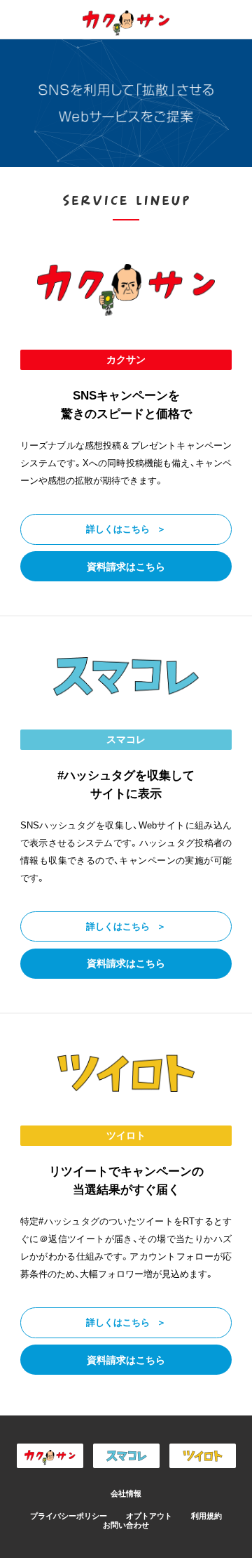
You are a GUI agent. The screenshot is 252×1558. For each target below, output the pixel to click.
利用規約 (206, 1516)
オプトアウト (149, 1516)
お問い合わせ (126, 1525)
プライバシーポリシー (68, 1516)
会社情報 (126, 1493)
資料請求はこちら (126, 566)
